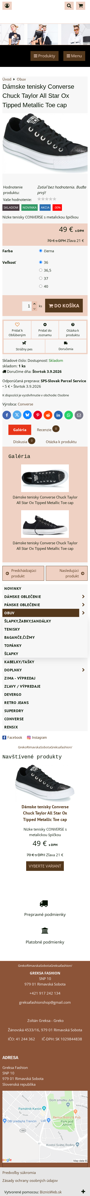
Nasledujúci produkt (69, 573)
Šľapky (11, 653)
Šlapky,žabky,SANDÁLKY (27, 621)
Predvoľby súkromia (19, 1172)
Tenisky (12, 629)
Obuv (9, 612)
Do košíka (66, 305)
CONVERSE (14, 718)
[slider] (46, 199)
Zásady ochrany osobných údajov (30, 1180)
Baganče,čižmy (19, 637)
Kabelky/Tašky (19, 661)
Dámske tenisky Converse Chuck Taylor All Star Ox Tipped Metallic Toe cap (45, 813)
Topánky (13, 645)
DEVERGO (13, 694)
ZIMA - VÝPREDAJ (20, 678)
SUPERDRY (13, 710)
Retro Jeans (16, 702)
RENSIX (11, 727)
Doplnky (13, 670)
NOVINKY (12, 588)
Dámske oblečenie (22, 596)
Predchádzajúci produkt (23, 573)
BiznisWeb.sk (51, 1192)
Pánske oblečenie (22, 604)
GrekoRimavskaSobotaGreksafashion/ (45, 747)
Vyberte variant (45, 866)
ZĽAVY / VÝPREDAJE (22, 686)
